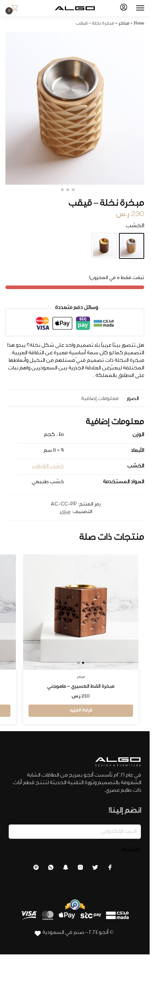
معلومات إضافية (100, 399)
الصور (133, 399)
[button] (13, 8)
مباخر (124, 24)
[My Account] (123, 8)
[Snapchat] (65, 869)
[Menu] (133, 8)
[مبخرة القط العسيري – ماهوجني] (80, 612)
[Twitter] (95, 869)
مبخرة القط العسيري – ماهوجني (81, 686)
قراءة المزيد (81, 711)
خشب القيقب (48, 466)
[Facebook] (110, 869)
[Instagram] (80, 869)
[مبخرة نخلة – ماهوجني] (104, 245)
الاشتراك (130, 850)
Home (139, 24)
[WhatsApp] (51, 869)
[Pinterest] (36, 869)
